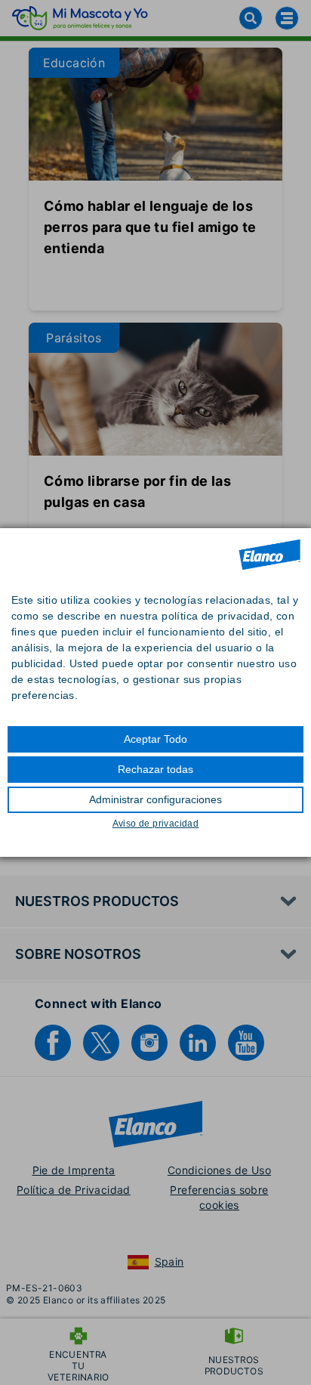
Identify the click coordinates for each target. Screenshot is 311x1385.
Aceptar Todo (155, 739)
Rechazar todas (155, 769)
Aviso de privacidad (155, 823)
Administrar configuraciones (155, 799)
